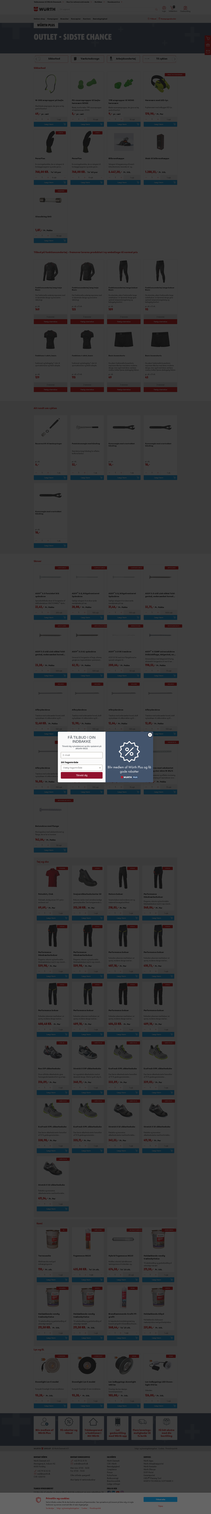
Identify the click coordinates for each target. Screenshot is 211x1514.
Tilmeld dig (81, 775)
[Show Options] (100, 768)
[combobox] (81, 768)
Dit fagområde (69, 762)
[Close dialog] (150, 735)
